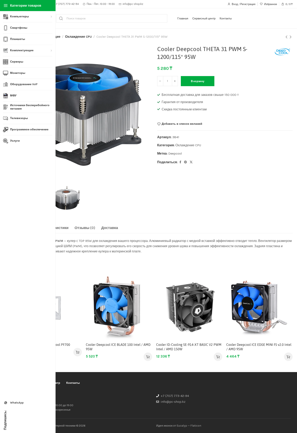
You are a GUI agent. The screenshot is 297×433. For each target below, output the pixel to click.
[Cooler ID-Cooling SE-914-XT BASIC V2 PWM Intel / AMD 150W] (189, 307)
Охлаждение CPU (78, 37)
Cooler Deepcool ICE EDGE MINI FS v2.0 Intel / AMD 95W (258, 347)
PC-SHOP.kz (35, 396)
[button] (77, 352)
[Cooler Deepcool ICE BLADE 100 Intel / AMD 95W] (119, 307)
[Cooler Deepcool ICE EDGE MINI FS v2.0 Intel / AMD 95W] (259, 307)
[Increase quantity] (175, 81)
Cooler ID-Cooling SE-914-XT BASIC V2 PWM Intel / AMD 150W (188, 347)
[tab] (85, 228)
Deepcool (175, 153)
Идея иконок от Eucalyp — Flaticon (178, 425)
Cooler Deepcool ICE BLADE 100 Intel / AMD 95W (118, 347)
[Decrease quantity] (160, 81)
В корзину (197, 81)
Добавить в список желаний (182, 124)
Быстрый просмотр (74, 291)
